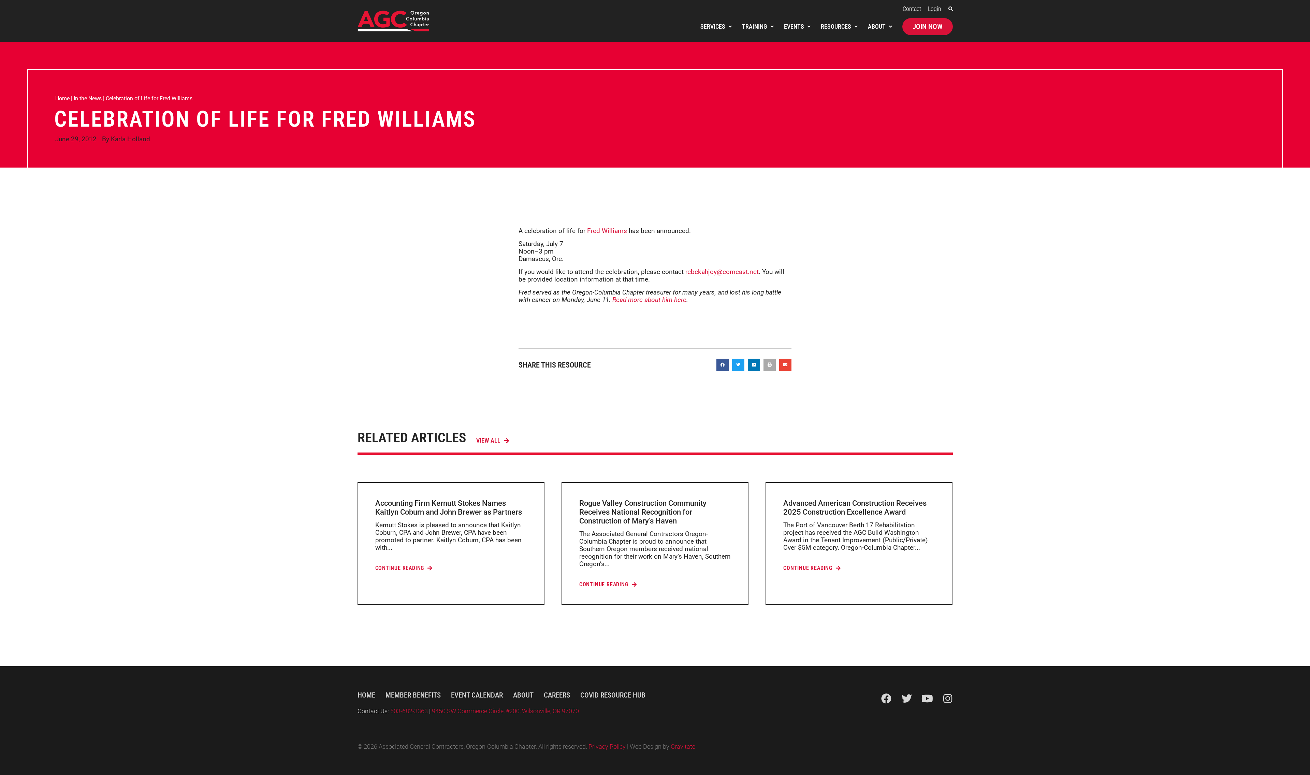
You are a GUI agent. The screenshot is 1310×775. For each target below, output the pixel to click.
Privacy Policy (607, 746)
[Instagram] (948, 698)
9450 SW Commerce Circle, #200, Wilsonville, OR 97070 (505, 711)
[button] (950, 9)
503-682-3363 (409, 711)
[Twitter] (907, 698)
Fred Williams (607, 231)
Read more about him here (649, 300)
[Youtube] (927, 698)
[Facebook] (886, 698)
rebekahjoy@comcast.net (722, 272)
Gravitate (683, 746)
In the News (88, 98)
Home (62, 98)
